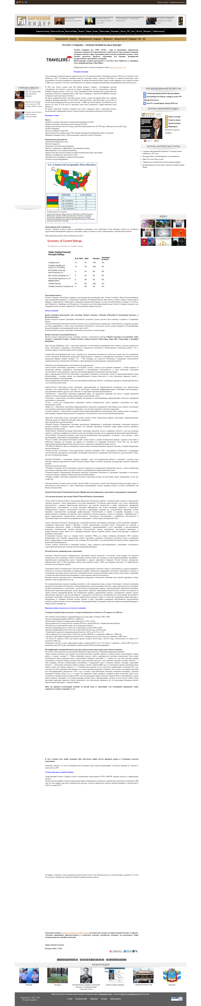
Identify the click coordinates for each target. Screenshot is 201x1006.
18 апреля (57, 985)
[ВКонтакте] (125, 951)
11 (97, 959)
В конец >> (122, 959)
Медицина (115, 31)
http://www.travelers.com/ (117, 67)
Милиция (29, 985)
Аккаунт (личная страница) (115, 985)
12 (100, 959)
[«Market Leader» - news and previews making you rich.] (17, 2)
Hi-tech (139, 31)
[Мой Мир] (133, 951)
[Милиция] (29, 983)
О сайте (69, 999)
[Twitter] (127, 951)
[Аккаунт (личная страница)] (115, 983)
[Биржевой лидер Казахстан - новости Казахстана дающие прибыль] (26, 2)
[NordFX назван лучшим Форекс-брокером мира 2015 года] (178, 245)
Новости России (57, 31)
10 (94, 959)
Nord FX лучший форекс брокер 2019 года (162, 103)
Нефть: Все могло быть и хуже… (153, 159)
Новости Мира (71, 31)
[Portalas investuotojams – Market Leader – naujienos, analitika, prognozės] (20, 2)
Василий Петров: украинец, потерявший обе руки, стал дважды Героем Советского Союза (86, 987)
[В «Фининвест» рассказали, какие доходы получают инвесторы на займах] (178, 236)
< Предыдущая (70, 959)
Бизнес (95, 31)
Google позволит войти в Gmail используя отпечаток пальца (33, 114)
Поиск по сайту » (163, 2)
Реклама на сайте (81, 999)
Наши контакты (115, 999)
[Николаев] (172, 983)
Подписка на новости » (178, 2)
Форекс (81, 31)
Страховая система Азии (143, 985)
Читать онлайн (174, 117)
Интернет (147, 31)
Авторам (104, 999)
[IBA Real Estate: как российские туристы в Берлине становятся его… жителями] (163, 227)
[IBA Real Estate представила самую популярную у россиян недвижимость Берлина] (148, 236)
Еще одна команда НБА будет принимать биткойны (33, 94)
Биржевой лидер (42, 31)
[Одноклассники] (130, 951)
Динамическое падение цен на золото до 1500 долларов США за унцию (33, 104)
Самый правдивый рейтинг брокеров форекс (163, 93)
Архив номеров (174, 123)
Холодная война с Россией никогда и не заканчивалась (160, 156)
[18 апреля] (57, 983)
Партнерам (172, 126)
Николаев (172, 985)
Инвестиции (104, 31)
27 (107, 959)
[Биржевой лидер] (33, 26)
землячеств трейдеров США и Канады (75, 933)
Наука (123, 31)
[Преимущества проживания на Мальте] (148, 227)
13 (103, 959)
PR (128, 31)
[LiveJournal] (136, 951)
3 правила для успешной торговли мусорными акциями (161, 162)
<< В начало (61, 959)
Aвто (133, 31)
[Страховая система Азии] (143, 982)
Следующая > (114, 959)
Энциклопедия (158, 31)
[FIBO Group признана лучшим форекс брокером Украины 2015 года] (163, 245)
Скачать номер (174, 120)
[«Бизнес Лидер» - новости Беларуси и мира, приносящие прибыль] (23, 2)
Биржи (88, 31)
